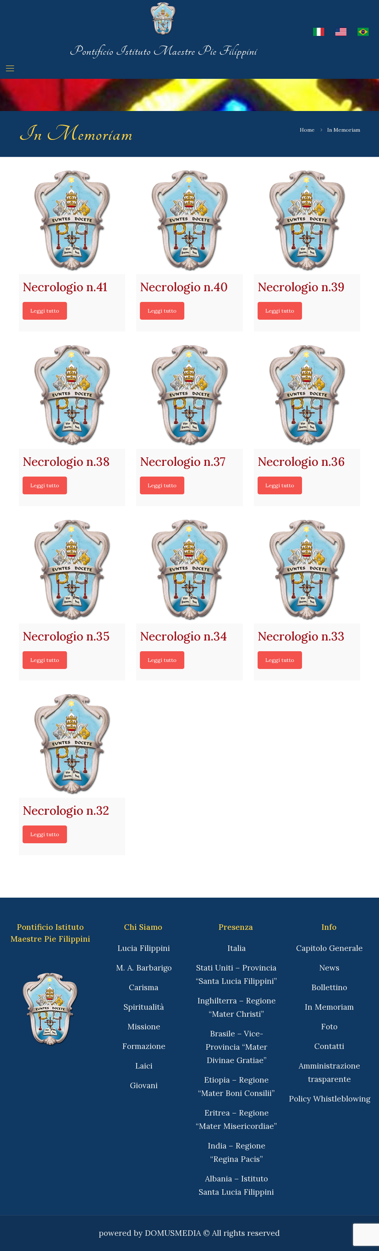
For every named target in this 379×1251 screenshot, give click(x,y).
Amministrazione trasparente (329, 1072)
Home (307, 130)
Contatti (329, 1046)
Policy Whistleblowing (329, 1099)
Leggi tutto (44, 310)
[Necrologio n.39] (307, 221)
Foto (329, 1027)
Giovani (144, 1085)
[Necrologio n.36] (307, 396)
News (329, 968)
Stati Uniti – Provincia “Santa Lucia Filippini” (236, 974)
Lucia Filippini (143, 948)
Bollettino (329, 987)
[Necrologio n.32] (72, 745)
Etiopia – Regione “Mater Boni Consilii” (236, 1086)
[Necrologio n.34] (189, 570)
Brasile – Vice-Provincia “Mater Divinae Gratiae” (236, 1047)
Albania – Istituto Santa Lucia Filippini (236, 1185)
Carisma (143, 987)
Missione (143, 1027)
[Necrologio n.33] (307, 570)
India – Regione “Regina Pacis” (236, 1152)
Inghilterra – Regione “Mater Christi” (236, 1007)
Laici (143, 1066)
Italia (236, 948)
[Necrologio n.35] (72, 570)
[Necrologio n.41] (72, 221)
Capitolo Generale (329, 948)
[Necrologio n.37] (189, 396)
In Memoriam (329, 1007)
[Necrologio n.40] (189, 221)
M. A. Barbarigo (144, 968)
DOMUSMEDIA (173, 1233)
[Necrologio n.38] (72, 396)
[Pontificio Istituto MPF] (163, 21)
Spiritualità (144, 1007)
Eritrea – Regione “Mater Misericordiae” (236, 1119)
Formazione (143, 1046)
